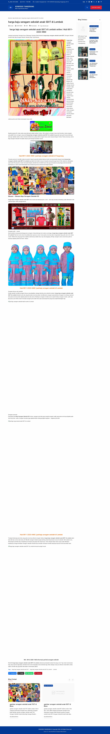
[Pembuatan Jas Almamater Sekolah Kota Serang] (83, 52)
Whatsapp (30, 673)
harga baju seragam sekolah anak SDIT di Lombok (35, 21)
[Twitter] (94, 2)
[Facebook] (86, 2)
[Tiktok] (96, 2)
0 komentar (34, 26)
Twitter (21, 673)
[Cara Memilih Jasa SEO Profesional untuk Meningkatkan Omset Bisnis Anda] (83, 29)
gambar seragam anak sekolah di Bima (57, 704)
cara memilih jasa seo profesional (97, 26)
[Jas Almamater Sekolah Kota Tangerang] (83, 63)
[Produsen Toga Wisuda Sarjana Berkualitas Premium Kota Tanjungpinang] (83, 40)
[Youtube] (91, 2)
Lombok (55, 669)
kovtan (11, 26)
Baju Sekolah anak (44, 25)
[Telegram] (98, 2)
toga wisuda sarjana (94, 37)
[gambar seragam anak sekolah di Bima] (58, 692)
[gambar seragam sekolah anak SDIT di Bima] (24, 692)
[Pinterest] (101, 2)
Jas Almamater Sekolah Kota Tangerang (93, 65)
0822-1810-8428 (13, 2)
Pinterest (39, 673)
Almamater (92, 49)
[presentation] (69, 679)
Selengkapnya (14, 716)
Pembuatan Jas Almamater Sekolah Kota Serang (93, 54)
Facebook (13, 673)
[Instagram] (89, 2)
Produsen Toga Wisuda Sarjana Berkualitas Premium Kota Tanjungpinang (93, 43)
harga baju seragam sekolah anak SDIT (20, 669)
